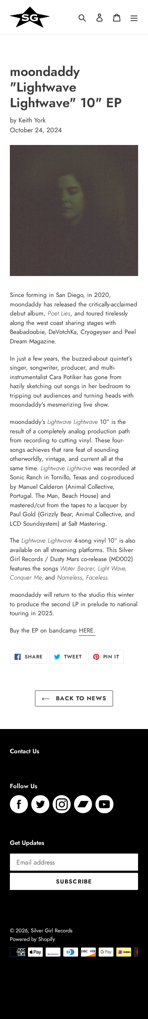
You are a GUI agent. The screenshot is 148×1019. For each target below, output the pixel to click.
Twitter (40, 804)
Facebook (19, 804)
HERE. (87, 630)
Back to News (80, 698)
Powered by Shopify (32, 939)
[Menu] (134, 17)
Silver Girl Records (51, 930)
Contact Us (24, 751)
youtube (104, 804)
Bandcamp (83, 804)
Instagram (62, 804)
